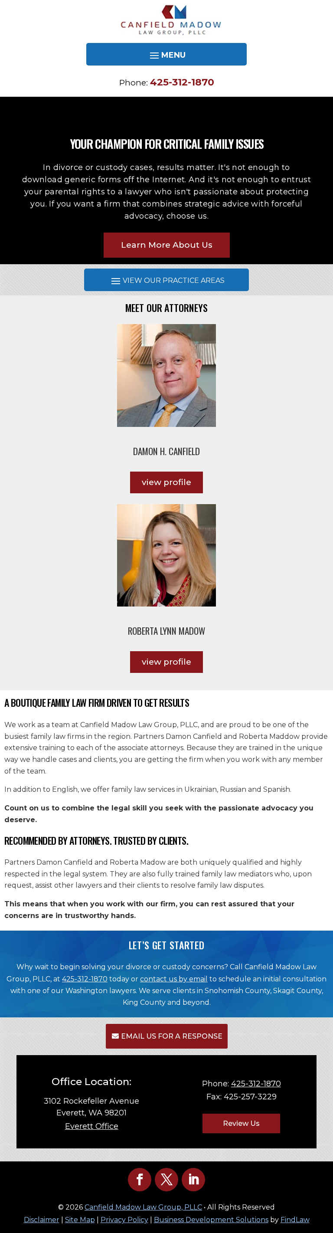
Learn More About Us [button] (166, 245)
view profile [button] (166, 482)
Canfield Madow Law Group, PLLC (143, 1207)
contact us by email (174, 979)
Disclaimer (41, 1220)
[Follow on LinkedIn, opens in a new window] (193, 1179)
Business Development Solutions (211, 1220)
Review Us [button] (241, 1123)
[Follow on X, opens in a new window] (166, 1179)
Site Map (80, 1220)
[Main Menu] (166, 55)
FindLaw (295, 1220)
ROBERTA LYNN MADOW (166, 630)
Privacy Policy (124, 1220)
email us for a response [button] (171, 1036)
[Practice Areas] (166, 280)
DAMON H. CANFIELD (166, 451)
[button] (324, 1170)
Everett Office (91, 1126)
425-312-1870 (182, 82)
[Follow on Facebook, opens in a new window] (139, 1179)
